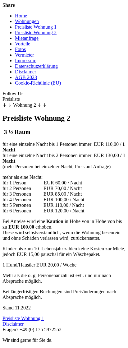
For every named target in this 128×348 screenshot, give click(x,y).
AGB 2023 (26, 77)
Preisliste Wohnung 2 (36, 32)
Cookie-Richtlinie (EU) (38, 83)
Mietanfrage (27, 38)
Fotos (20, 49)
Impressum (25, 60)
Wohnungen (27, 21)
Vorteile (22, 43)
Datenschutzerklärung (36, 66)
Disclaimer (25, 71)
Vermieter (24, 55)
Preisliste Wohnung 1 (36, 27)
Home (21, 15)
